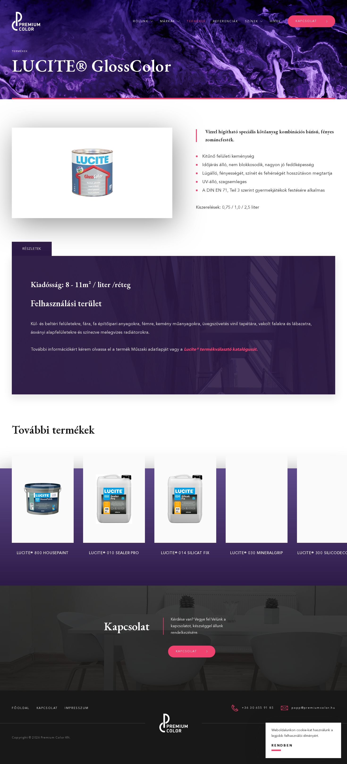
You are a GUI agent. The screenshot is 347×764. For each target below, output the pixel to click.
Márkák (167, 21)
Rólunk (140, 21)
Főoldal (21, 708)
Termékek (196, 21)
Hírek (275, 21)
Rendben (282, 745)
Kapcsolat (306, 21)
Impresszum (77, 708)
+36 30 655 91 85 (258, 708)
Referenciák (225, 21)
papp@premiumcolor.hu (313, 708)
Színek (251, 21)
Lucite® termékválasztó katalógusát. (221, 349)
